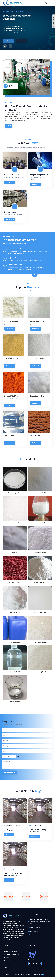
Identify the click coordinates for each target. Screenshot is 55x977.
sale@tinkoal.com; (34, 931)
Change (18, 756)
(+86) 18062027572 (35, 927)
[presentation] (5, 46)
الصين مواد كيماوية (9, 830)
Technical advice (11, 175)
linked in (5, 967)
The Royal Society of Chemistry (11, 954)
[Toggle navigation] (50, 3)
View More (21, 39)
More (8, 125)
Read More (9, 182)
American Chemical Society (10, 951)
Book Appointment (9, 772)
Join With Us (7, 39)
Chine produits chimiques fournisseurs (38, 830)
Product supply (11, 212)
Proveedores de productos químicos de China (13, 874)
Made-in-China (7, 960)
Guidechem (6, 957)
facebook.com (7, 964)
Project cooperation (39, 175)
